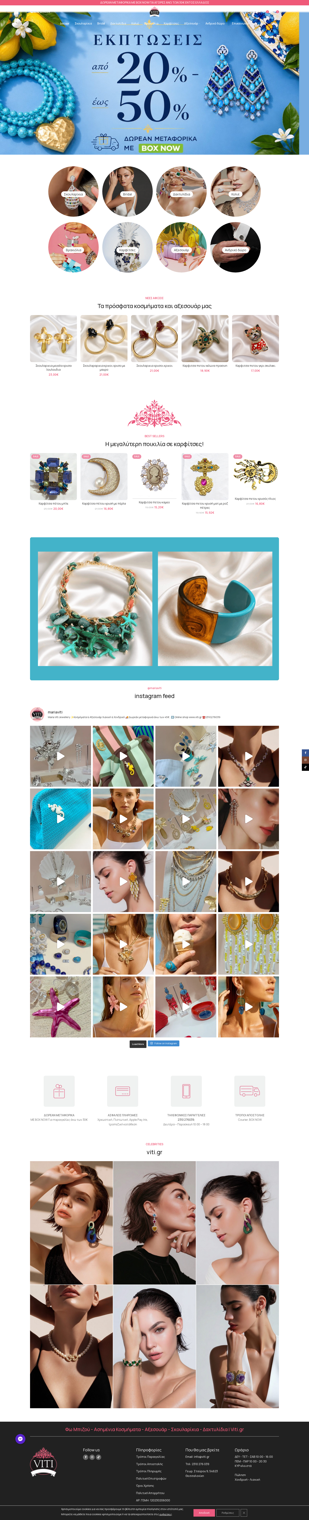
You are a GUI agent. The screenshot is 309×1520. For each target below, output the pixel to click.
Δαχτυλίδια (181, 194)
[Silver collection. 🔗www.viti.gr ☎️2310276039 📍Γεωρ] (248, 819)
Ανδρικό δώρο (235, 250)
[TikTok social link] (98, 1457)
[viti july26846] (237, 1223)
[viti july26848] (154, 1346)
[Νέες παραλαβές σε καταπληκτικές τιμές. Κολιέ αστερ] (60, 1006)
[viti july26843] (154, 1223)
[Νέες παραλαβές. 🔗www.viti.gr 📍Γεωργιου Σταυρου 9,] (123, 819)
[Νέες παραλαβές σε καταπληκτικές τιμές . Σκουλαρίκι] (248, 1006)
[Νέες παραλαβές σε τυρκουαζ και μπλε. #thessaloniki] (60, 819)
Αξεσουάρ (181, 250)
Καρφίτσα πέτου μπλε (53, 503)
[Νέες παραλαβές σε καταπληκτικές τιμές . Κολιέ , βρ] (185, 881)
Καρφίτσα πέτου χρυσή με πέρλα (104, 503)
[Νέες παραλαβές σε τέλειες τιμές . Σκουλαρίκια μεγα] (123, 1006)
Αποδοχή (204, 1512)
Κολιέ (235, 194)
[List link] (158, 1457)
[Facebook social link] (85, 1457)
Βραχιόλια (73, 250)
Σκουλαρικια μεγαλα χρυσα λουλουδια (54, 368)
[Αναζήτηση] (244, 11)
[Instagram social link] (92, 1457)
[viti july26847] (71, 1346)
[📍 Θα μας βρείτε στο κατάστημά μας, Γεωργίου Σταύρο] (248, 881)
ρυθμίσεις (166, 1514)
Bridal (127, 194)
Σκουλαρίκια (73, 194)
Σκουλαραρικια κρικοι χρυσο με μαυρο (104, 368)
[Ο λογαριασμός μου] (258, 11)
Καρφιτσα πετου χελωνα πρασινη (205, 366)
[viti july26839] (237, 1346)
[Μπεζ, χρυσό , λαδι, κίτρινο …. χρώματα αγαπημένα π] (185, 819)
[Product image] (53, 339)
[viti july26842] (71, 1223)
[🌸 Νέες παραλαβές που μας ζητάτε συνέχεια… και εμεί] (123, 881)
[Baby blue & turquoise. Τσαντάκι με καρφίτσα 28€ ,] (185, 756)
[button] (20, 1439)
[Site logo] (154, 11)
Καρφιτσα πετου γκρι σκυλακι (255, 366)
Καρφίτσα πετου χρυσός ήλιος (255, 499)
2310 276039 (186, 1120)
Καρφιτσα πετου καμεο (154, 502)
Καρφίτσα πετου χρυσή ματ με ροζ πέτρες (205, 505)
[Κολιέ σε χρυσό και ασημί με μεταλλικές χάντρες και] (123, 944)
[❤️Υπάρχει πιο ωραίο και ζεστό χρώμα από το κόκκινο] (185, 1006)
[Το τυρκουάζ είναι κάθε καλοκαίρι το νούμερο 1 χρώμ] (185, 944)
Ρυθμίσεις (228, 1512)
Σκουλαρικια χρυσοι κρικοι (154, 366)
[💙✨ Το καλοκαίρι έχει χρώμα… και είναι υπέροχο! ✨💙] (60, 944)
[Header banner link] (154, 2)
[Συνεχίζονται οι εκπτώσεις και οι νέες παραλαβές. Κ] (248, 944)
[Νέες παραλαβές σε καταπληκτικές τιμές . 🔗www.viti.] (60, 756)
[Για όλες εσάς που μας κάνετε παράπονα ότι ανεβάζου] (60, 881)
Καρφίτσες (127, 250)
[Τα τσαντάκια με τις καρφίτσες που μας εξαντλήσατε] (123, 756)
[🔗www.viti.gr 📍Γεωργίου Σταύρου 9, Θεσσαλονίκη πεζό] (248, 756)
